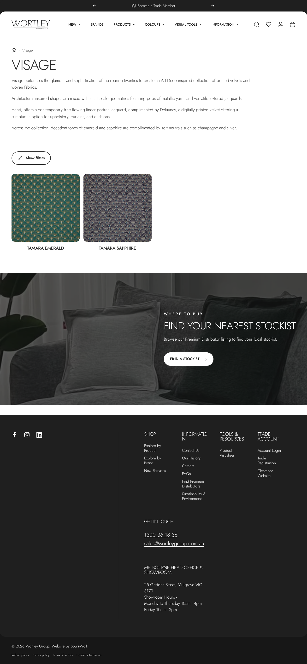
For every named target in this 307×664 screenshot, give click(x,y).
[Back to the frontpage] (14, 50)
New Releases (155, 470)
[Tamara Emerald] (46, 208)
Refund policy (20, 655)
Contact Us (190, 450)
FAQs (186, 473)
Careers (188, 466)
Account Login (269, 450)
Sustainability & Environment (194, 496)
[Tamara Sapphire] (117, 208)
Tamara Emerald (45, 248)
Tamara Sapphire (117, 248)
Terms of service (63, 655)
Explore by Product (152, 448)
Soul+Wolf (79, 646)
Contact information (89, 655)
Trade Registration (267, 460)
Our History (191, 458)
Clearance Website (265, 473)
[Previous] (94, 5)
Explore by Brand (152, 460)
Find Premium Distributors (193, 484)
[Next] (212, 5)
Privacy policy (41, 655)
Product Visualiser (227, 453)
